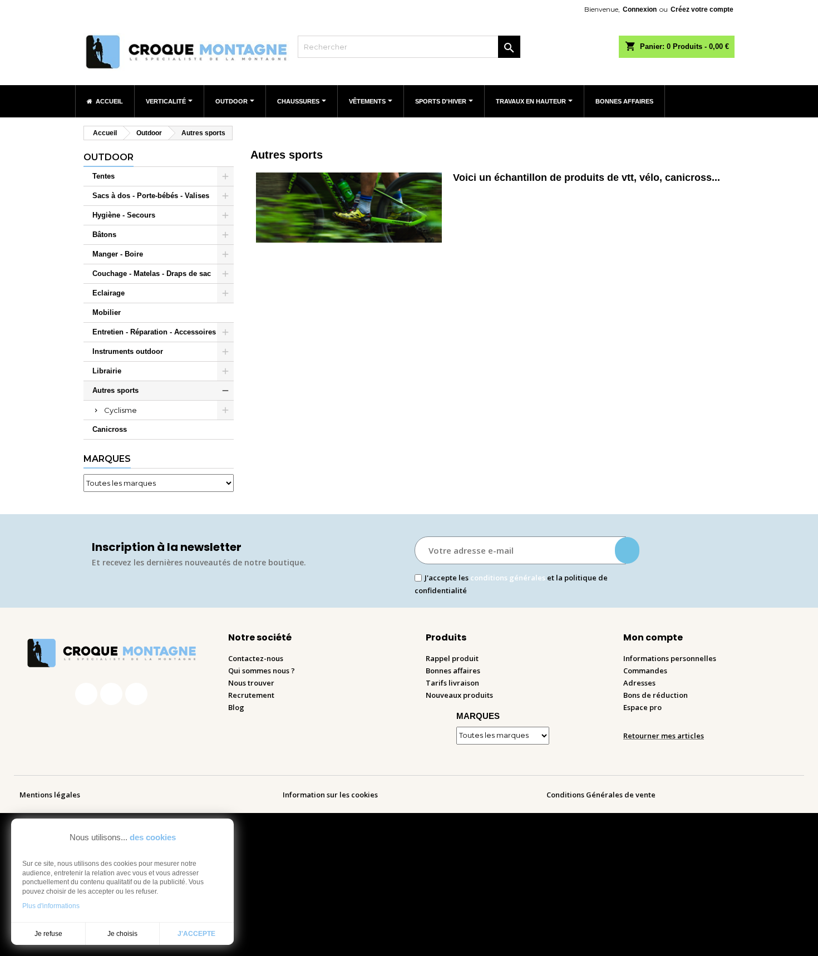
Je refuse (48, 934)
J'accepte (196, 934)
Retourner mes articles (663, 736)
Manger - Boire (117, 254)
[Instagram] (111, 694)
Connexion (640, 9)
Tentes (103, 176)
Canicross (109, 429)
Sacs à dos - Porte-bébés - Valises (150, 195)
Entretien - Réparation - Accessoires (154, 332)
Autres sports (115, 390)
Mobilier (106, 312)
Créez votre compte (702, 9)
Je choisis (122, 934)
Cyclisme (120, 410)
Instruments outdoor (127, 351)
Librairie (106, 371)
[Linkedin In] (136, 694)
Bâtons (104, 234)
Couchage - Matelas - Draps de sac (151, 273)
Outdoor (108, 157)
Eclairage (108, 293)
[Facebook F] (86, 694)
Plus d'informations (51, 906)
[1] (627, 550)
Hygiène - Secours (123, 215)
